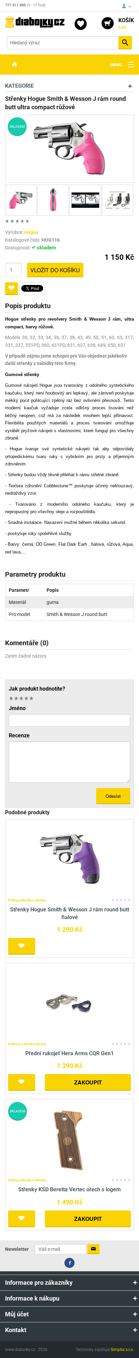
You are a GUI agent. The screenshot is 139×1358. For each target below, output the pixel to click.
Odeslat (113, 796)
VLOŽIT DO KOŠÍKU (55, 270)
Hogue (31, 232)
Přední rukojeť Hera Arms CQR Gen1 (69, 1053)
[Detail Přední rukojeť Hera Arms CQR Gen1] (70, 1002)
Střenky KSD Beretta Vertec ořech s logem (69, 1189)
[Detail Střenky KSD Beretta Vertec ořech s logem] (70, 1139)
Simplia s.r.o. (122, 1349)
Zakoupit (88, 1082)
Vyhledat (125, 42)
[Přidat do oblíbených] (11, 288)
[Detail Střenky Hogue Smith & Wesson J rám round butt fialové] (70, 859)
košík (126, 23)
